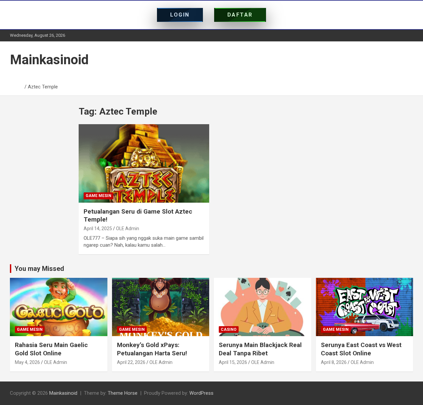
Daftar (240, 15)
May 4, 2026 (27, 362)
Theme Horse (122, 393)
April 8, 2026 (334, 362)
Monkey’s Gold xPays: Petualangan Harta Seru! (152, 349)
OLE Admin (127, 228)
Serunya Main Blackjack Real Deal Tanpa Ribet (260, 349)
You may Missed (39, 269)
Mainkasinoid (49, 60)
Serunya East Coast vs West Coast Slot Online (361, 349)
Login (180, 15)
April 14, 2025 (98, 228)
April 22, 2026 (131, 362)
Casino (229, 329)
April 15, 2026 (233, 362)
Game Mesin (98, 195)
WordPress (201, 393)
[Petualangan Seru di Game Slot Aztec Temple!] (144, 163)
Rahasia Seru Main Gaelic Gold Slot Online (51, 349)
